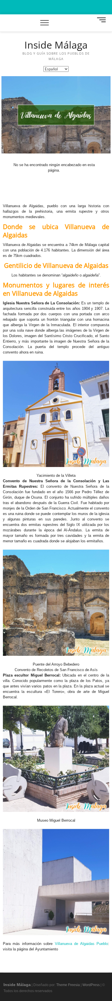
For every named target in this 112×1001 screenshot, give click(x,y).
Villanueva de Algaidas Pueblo (81, 944)
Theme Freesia (68, 985)
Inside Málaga (56, 45)
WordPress (91, 985)
